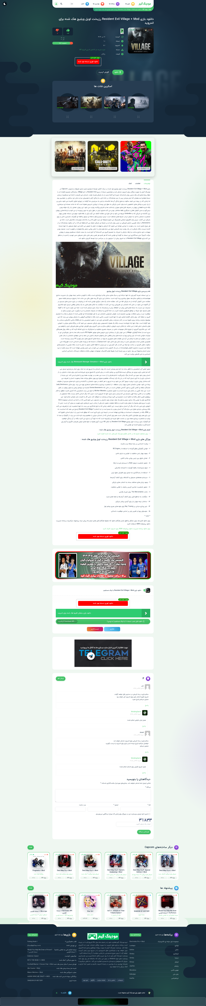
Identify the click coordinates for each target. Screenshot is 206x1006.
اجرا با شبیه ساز (100, 50)
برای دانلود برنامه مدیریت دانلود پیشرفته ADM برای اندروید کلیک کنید (126, 529)
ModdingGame (136, 712)
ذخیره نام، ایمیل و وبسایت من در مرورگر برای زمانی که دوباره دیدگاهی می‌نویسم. (122, 814)
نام (149, 805)
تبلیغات (120, 980)
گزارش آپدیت (104, 72)
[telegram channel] (103, 653)
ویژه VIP (144, 9)
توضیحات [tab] (147, 184)
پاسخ (146, 705)
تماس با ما (111, 980)
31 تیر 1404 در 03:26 (138, 688)
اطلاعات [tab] (137, 184)
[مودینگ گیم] (145, 3)
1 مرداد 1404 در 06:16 (139, 735)
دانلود (116, 72)
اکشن (92, 50)
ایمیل (116, 805)
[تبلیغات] (103, 565)
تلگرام (112, 629)
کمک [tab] (130, 184)
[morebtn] (72, 4)
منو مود (85, 980)
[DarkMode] (5, 4)
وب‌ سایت (82, 805)
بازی (87, 50)
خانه (150, 9)
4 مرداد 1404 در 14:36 (135, 714)
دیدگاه (148, 787)
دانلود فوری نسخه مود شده (88, 61)
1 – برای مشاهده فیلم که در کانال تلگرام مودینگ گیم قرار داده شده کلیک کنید (123, 434)
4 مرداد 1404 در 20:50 (135, 761)
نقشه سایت (101, 980)
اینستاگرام (95, 629)
